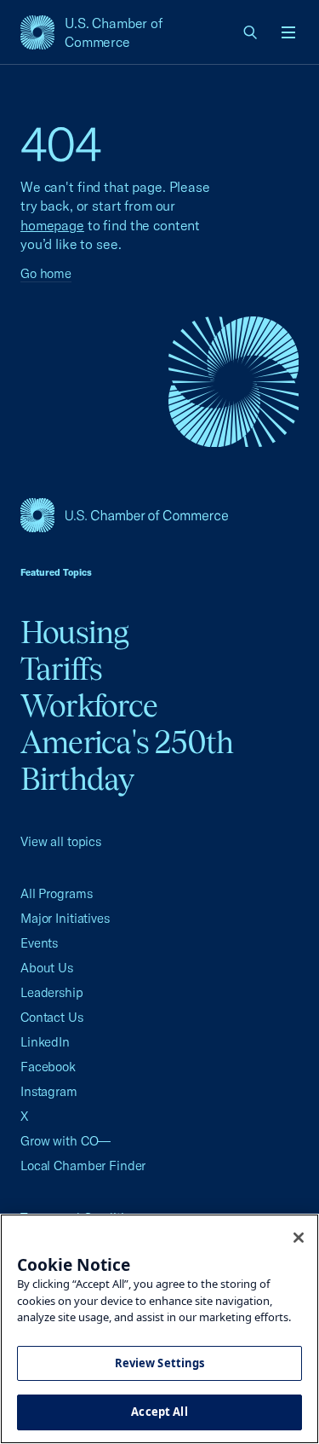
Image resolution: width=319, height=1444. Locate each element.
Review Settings (160, 1363)
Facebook (48, 1066)
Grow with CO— (65, 1141)
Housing (74, 632)
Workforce (88, 705)
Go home (45, 273)
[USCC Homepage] (159, 515)
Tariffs (61, 669)
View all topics (60, 841)
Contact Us (51, 1017)
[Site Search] (251, 32)
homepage (52, 225)
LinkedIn (45, 1042)
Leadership (51, 992)
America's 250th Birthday (127, 760)
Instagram (48, 1091)
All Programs (56, 893)
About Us (46, 968)
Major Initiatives (65, 918)
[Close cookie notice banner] (298, 1237)
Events (39, 943)
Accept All (159, 1411)
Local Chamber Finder (82, 1165)
